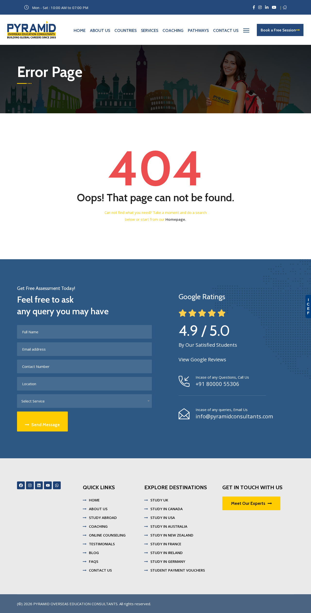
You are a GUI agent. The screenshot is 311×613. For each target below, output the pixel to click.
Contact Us (225, 30)
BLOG (94, 552)
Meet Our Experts (248, 503)
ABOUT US (98, 508)
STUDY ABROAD (103, 517)
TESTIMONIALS (102, 543)
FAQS (93, 561)
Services (149, 30)
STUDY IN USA (162, 517)
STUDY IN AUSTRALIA (168, 526)
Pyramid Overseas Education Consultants (75, 603)
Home (80, 30)
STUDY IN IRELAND (166, 552)
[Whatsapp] (57, 485)
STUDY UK (159, 500)
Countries (125, 30)
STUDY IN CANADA (166, 508)
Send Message (45, 424)
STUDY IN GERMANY (167, 561)
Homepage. (175, 219)
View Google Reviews (202, 359)
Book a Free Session (278, 30)
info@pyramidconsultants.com (234, 416)
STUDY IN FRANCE (165, 543)
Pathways (198, 30)
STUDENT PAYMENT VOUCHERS (177, 570)
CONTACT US (100, 570)
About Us (100, 30)
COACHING (98, 526)
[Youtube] (48, 485)
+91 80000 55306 (217, 384)
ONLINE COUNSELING (107, 535)
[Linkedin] (39, 485)
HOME (94, 500)
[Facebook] (21, 485)
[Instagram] (30, 485)
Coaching (173, 30)
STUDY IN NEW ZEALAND (171, 535)
